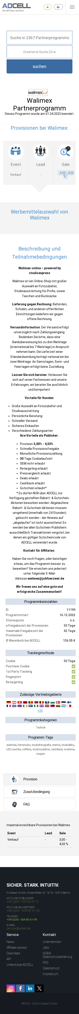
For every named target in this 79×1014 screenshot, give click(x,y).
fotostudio (24, 745)
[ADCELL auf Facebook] (20, 988)
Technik (40, 727)
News (10, 942)
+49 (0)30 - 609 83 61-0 (22, 901)
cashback (57, 749)
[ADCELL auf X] (39, 988)
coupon (40, 753)
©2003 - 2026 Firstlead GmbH (39, 1003)
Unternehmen (52, 942)
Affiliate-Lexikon (17, 947)
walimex (11, 745)
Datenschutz (51, 968)
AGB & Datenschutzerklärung (57, 955)
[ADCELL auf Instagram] (11, 988)
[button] (39, 66)
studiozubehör (41, 749)
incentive (69, 749)
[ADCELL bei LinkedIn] (29, 988)
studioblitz (67, 745)
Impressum (50, 974)
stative (56, 745)
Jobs (46, 947)
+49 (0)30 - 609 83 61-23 (23, 910)
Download (13, 953)
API (9, 959)
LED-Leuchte (13, 749)
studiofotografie (41, 745)
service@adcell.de (18, 928)
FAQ (45, 962)
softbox (26, 749)
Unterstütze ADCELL (20, 964)
